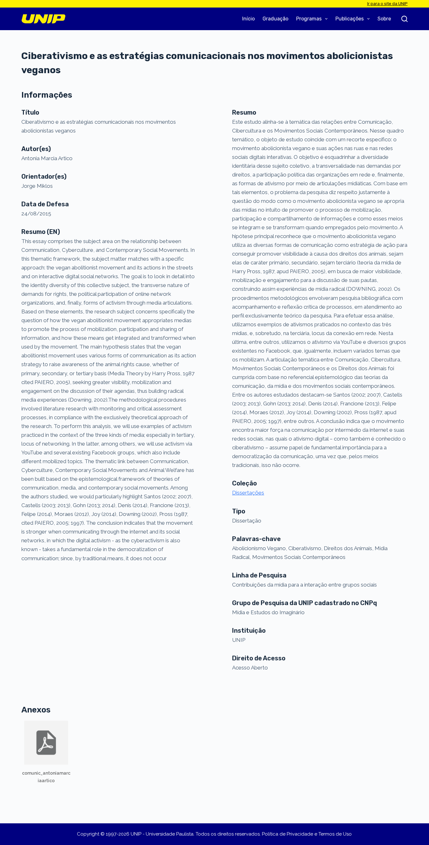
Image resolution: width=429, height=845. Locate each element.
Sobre (384, 19)
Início (248, 19)
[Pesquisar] (404, 19)
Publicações (349, 19)
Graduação (275, 19)
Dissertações (248, 493)
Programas (309, 19)
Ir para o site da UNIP (387, 3)
